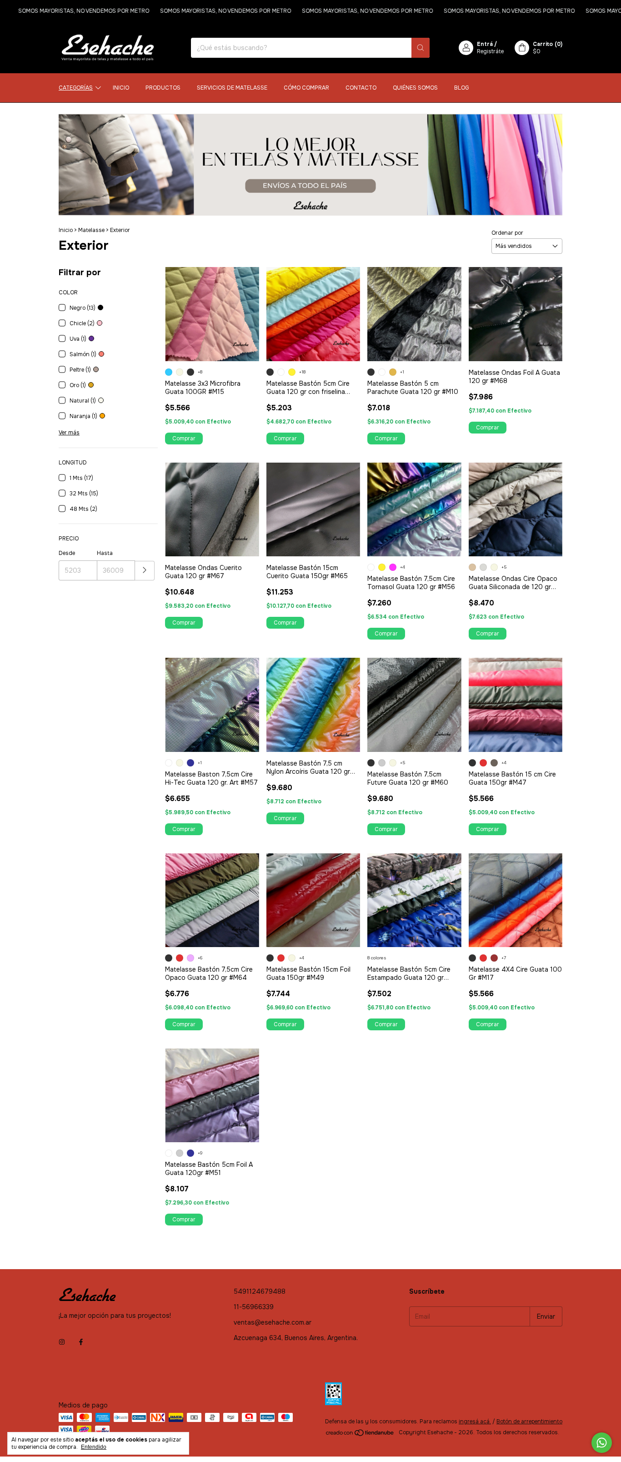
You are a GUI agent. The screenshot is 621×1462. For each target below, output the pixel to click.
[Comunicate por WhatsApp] (601, 1442)
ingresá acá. (475, 1421)
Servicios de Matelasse (232, 87)
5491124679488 (259, 1291)
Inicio (121, 87)
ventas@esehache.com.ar (272, 1322)
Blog (461, 87)
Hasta (105, 553)
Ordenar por (507, 233)
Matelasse (91, 230)
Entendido (93, 1447)
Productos (162, 87)
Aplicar (145, 570)
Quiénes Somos (415, 87)
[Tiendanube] (360, 1434)
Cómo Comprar (306, 87)
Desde (67, 553)
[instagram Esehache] (62, 1342)
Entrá (485, 44)
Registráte (490, 51)
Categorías (76, 87)
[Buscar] (420, 48)
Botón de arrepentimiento (529, 1421)
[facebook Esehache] (81, 1342)
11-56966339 (254, 1307)
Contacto (361, 87)
